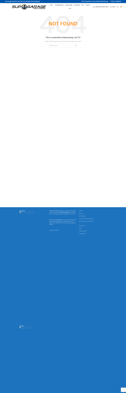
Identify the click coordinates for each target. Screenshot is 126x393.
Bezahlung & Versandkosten (86, 221)
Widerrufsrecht (82, 231)
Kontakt (81, 210)
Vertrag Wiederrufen (54, 230)
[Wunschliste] (117, 6)
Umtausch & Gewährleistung (86, 218)
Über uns (81, 213)
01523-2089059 (116, 1)
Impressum (82, 225)
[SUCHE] (76, 45)
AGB (80, 228)
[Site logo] (29, 6)
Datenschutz (82, 233)
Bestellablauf (82, 216)
